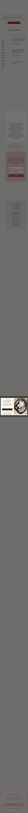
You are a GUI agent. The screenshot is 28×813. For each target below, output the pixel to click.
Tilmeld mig (7, 409)
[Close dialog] (26, 398)
